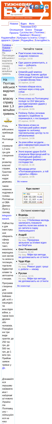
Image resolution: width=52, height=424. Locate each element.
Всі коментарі (23, 286)
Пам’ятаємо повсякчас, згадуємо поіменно (30, 54)
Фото (31, 23)
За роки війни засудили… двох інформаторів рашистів (33, 143)
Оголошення (16, 30)
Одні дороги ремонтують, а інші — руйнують (32, 64)
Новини (14, 23)
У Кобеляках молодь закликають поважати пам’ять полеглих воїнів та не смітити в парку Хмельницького (33, 225)
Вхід (7, 8)
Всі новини (22, 181)
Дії (3, 368)
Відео (24, 23)
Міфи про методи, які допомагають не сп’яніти (33, 255)
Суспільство (26, 32)
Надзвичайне (8, 37)
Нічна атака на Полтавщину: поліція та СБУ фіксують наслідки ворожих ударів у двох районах (33, 102)
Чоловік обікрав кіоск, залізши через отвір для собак (31, 89)
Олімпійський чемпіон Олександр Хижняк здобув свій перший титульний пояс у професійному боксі (33, 76)
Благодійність (42, 40)
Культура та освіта (27, 37)
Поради (38, 30)
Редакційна (27, 40)
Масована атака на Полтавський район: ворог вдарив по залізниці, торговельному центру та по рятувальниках (33, 130)
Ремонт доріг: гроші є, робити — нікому (33, 267)
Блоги (28, 30)
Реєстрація (17, 8)
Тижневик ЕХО (28, 27)
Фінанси (35, 35)
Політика (39, 32)
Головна (6, 45)
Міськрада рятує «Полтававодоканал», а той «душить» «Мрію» (33, 171)
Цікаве (15, 40)
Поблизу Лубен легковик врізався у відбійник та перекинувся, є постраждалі (33, 116)
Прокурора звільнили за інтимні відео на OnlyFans (32, 242)
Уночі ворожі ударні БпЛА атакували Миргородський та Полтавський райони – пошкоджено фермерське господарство (33, 156)
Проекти (14, 33)
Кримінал (25, 35)
